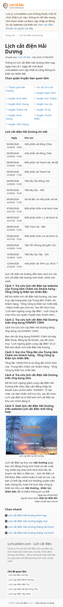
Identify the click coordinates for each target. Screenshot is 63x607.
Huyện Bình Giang (18, 104)
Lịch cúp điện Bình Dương (21, 579)
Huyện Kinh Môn (17, 98)
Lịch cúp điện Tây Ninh (19, 593)
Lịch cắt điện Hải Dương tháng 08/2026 (31, 526)
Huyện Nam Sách (46, 92)
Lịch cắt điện (25, 57)
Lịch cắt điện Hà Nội (18, 574)
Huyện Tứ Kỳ (43, 109)
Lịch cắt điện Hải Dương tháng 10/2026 (31, 532)
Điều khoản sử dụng (45, 603)
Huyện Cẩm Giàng (18, 124)
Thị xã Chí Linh (44, 87)
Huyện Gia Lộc (44, 104)
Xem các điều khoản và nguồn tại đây (29, 26)
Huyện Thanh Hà (17, 109)
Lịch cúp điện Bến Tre (18, 584)
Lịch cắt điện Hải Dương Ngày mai (27, 521)
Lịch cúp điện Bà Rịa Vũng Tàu (23, 589)
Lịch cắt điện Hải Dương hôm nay (27, 515)
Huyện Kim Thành (46, 98)
